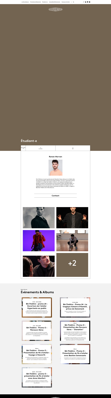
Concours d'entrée (66, 2)
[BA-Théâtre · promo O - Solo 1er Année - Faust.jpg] (72, 240)
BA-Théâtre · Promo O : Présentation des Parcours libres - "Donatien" (75, 327)
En (73, 2)
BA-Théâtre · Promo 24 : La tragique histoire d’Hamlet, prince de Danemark (75, 306)
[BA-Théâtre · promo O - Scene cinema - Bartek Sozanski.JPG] (39, 266)
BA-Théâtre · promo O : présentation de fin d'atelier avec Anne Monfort (36, 376)
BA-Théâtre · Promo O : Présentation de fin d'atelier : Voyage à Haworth (37, 352)
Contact (55, 196)
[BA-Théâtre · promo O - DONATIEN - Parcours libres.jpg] (39, 240)
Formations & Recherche (35, 2)
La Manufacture (25, 2)
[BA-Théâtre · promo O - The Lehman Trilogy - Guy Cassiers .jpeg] (72, 217)
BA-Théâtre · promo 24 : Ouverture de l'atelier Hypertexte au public (37, 306)
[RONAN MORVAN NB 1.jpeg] (39, 217)
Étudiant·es (45, 2)
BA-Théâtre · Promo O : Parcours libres (36, 329)
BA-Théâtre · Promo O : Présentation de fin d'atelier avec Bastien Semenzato (75, 353)
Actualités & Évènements (54, 2)
